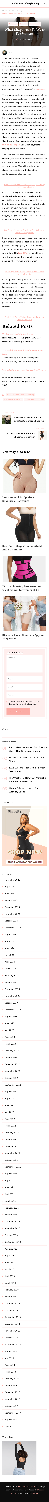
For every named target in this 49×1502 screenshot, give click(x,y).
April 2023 (10, 1037)
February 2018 (12, 1378)
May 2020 (9, 1269)
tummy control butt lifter (34, 399)
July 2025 (9, 886)
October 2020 (11, 1235)
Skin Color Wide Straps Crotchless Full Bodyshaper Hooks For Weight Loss (24, 231)
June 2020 (9, 1262)
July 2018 (9, 1358)
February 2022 (12, 1132)
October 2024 (11, 920)
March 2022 (10, 1125)
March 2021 (10, 1201)
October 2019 (11, 1310)
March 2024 (10, 968)
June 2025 (9, 893)
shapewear (41, 89)
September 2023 (13, 1009)
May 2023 (9, 1030)
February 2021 (12, 1207)
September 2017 (13, 1412)
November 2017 (12, 1399)
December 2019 (12, 1303)
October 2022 (11, 1078)
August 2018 (11, 1351)
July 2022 (9, 1098)
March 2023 (10, 1044)
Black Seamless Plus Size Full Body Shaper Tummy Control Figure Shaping (24, 186)
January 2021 (11, 1214)
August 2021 (11, 1173)
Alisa (10, 52)
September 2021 (13, 1166)
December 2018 (12, 1324)
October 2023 (11, 1002)
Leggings (23, 24)
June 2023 (9, 1023)
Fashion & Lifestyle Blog (25, 3)
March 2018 (10, 1371)
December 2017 (12, 1392)
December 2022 (12, 1064)
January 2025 (11, 900)
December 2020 (12, 1221)
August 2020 (11, 1249)
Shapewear (34, 24)
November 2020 (12, 1228)
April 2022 (10, 1119)
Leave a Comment (26, 39)
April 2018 (10, 1365)
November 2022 (12, 1071)
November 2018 (12, 1330)
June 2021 (9, 1187)
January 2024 (11, 982)
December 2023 (12, 989)
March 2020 (10, 1283)
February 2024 (12, 975)
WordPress (33, 1493)
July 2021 (9, 1180)
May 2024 (9, 955)
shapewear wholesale (13, 399)
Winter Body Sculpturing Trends (17, 334)
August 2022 (11, 1091)
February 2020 (12, 1289)
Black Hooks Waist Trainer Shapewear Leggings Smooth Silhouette (24, 318)
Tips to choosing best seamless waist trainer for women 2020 (21, 588)
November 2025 (12, 880)
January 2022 (11, 1139)
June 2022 (9, 1105)
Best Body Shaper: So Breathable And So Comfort (22, 548)
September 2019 (13, 1317)
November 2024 (12, 914)
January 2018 (11, 1385)
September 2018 (13, 1344)
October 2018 (11, 1337)
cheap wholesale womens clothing (20, 395)
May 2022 (9, 1112)
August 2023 (11, 1016)
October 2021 (11, 1160)
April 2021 (10, 1194)
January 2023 (11, 1057)
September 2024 (13, 927)
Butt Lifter (13, 24)
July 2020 (9, 1255)
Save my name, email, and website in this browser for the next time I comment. (24, 702)
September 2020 (13, 1242)
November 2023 (12, 996)
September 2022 (13, 1085)
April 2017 (10, 1426)
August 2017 (11, 1419)
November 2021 (12, 1153)
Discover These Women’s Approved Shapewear (24, 637)
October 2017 (11, 1406)
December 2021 (12, 1146)
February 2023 (12, 1050)
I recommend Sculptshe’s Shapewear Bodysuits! (18, 499)
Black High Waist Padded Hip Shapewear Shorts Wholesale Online (24, 273)
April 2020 (10, 1276)
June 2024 (9, 948)
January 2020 (11, 1296)
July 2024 (9, 941)
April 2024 (10, 961)
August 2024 (11, 934)
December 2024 (12, 907)
